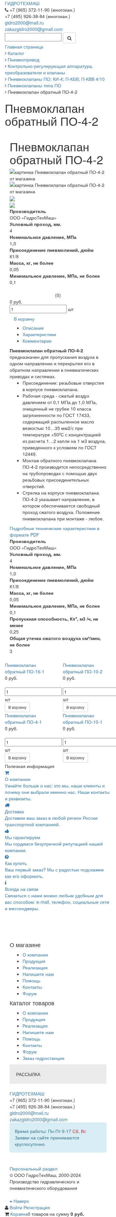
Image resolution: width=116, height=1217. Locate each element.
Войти (17, 1207)
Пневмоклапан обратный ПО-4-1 (23, 718)
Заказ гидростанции (43, 1058)
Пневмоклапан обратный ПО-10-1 (82, 718)
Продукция (34, 961)
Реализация (35, 967)
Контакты (32, 987)
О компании (35, 954)
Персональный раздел (33, 1168)
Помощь (31, 980)
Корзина (19, 1214)
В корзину (17, 707)
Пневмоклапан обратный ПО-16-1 (24, 668)
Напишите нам (38, 974)
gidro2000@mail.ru (24, 22)
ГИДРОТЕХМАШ (22, 3)
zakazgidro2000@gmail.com (34, 29)
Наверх (20, 1201)
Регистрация (37, 1207)
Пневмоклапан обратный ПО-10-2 (82, 668)
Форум (30, 993)
